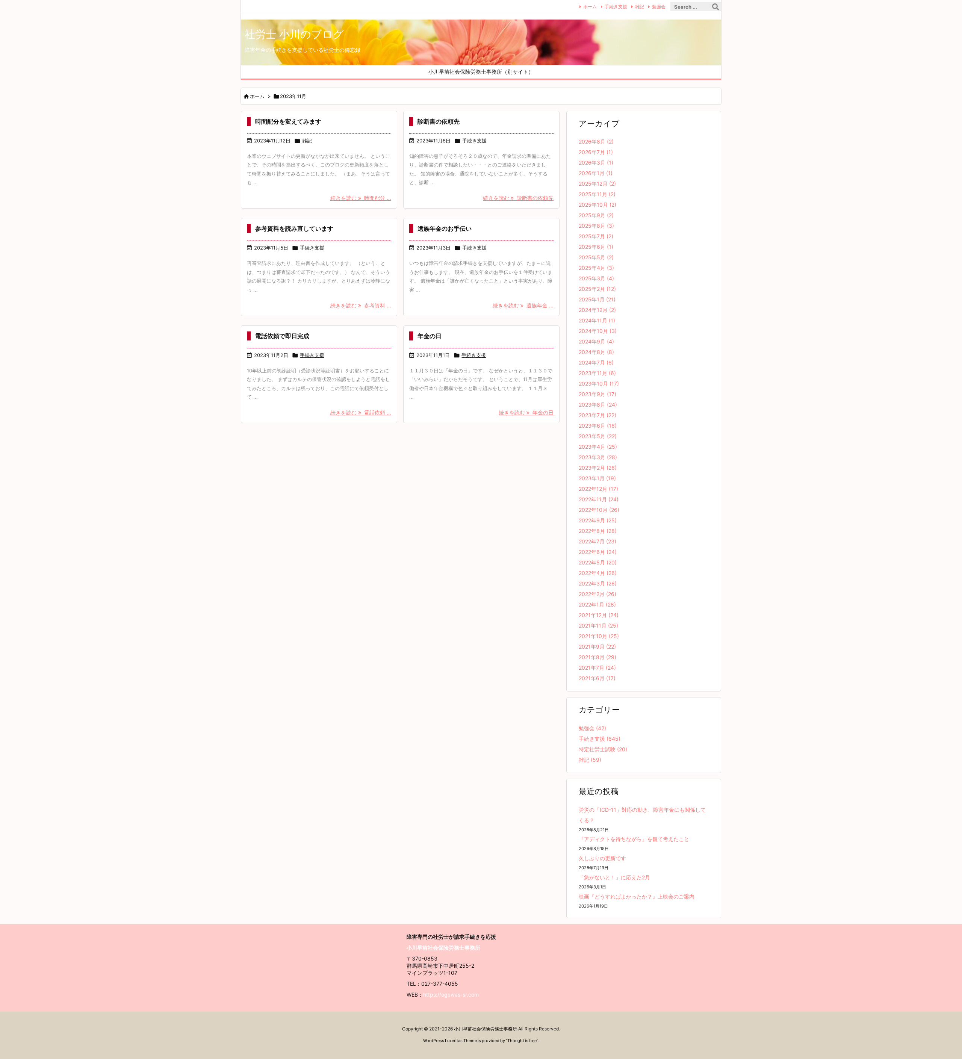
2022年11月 (599, 499)
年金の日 (429, 336)
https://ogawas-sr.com (451, 994)
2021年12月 (599, 615)
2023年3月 (598, 457)
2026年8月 (596, 141)
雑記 (639, 6)
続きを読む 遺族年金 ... (523, 305)
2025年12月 (597, 183)
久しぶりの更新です (602, 858)
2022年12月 (598, 489)
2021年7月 (597, 667)
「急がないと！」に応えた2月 (614, 877)
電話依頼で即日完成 (282, 336)
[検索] (715, 6)
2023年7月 (597, 415)
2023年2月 (598, 467)
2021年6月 (597, 678)
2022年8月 (598, 531)
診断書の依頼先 (438, 121)
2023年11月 (597, 373)
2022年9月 (598, 520)
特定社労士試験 (603, 749)
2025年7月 (596, 236)
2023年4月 (598, 446)
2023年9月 (597, 394)
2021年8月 (597, 657)
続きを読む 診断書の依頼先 (518, 198)
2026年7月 (596, 152)
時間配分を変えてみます (288, 121)
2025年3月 (596, 278)
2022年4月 (598, 573)
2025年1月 (597, 299)
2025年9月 (596, 215)
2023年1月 (597, 478)
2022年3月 (598, 583)
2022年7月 (597, 541)
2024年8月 (596, 352)
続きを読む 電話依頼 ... (360, 412)
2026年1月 (596, 173)
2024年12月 (597, 310)
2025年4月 (596, 268)
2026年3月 (596, 162)
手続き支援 (616, 6)
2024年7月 (596, 362)
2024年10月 (598, 331)
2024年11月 (597, 320)
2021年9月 (597, 646)
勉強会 (659, 6)
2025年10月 (597, 204)
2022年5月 (598, 562)
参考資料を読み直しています (294, 228)
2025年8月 (596, 225)
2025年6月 (596, 247)
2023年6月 (598, 425)
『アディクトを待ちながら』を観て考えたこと (634, 839)
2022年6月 (598, 552)
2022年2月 (597, 594)
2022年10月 (599, 510)
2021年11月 (598, 625)
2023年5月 (598, 436)
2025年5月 (596, 257)
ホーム (590, 6)
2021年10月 (599, 636)
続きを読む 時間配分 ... (360, 198)
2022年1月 (597, 604)
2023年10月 (599, 383)
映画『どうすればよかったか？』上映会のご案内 (636, 896)
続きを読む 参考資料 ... (360, 305)
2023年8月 (598, 404)
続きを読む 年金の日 (526, 412)
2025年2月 (597, 289)
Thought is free (522, 1040)
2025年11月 (597, 194)
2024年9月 (596, 341)
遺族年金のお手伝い (444, 228)
